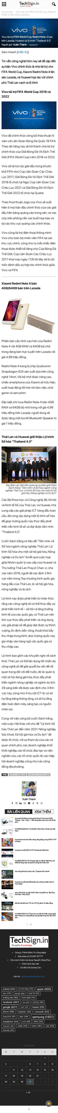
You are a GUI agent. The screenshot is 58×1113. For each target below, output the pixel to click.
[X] (38, 803)
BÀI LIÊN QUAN (18, 812)
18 (14, 1076)
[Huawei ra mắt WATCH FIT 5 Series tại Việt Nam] (7, 853)
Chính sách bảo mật (30, 964)
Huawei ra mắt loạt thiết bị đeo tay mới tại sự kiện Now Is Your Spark (34, 883)
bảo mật (19, 993)
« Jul (28, 1092)
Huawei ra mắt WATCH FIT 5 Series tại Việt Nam (32, 850)
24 (6, 1082)
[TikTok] (33, 803)
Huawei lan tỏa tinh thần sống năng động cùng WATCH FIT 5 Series (35, 840)
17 (6, 1076)
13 (30, 1070)
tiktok (38, 1022)
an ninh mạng (26, 989)
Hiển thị (23, 52)
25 (14, 1082)
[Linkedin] (21, 803)
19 (22, 1076)
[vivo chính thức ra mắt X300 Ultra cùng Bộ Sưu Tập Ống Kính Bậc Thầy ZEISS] (7, 895)
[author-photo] (29, 788)
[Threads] (46, 803)
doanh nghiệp (28, 997)
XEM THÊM (42, 812)
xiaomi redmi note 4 (38, 774)
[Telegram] (29, 803)
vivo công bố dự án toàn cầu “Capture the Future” (32, 871)
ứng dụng (8, 1030)
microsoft (42, 1011)
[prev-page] (27, 924)
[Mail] (25, 803)
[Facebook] (13, 803)
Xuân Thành (20, 44)
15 (45, 1070)
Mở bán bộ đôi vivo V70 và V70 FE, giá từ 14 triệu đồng (34, 903)
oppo (23, 1017)
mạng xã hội (9, 1017)
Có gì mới (7, 11)
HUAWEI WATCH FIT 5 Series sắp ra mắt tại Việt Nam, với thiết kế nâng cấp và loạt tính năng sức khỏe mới (35, 862)
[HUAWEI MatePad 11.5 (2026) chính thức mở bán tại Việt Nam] (7, 832)
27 (30, 1082)
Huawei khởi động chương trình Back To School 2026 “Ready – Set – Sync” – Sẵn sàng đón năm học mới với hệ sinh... (35, 820)
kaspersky (24, 1012)
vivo (22, 774)
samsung (43, 1017)
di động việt (10, 997)
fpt (26, 1002)
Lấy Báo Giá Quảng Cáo (30, 967)
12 (22, 1070)
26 (22, 1082)
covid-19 (33, 993)
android (9, 989)
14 (38, 1070)
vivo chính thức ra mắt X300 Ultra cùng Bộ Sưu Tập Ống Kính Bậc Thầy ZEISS (35, 893)
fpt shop (38, 1002)
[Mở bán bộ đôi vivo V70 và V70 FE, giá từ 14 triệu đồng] (7, 906)
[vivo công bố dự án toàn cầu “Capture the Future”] (7, 874)
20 (30, 1076)
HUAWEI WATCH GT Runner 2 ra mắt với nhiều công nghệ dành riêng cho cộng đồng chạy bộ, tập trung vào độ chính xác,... (35, 916)
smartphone (10, 1021)
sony (26, 1022)
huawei (14, 774)
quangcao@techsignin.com (33, 976)
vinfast (22, 1026)
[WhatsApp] (42, 803)
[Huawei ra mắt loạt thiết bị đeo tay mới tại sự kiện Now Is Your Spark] (7, 884)
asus (7, 993)
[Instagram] (17, 803)
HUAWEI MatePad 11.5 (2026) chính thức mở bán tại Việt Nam (35, 830)
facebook (11, 1002)
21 (38, 1076)
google (10, 1007)
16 (52, 1070)
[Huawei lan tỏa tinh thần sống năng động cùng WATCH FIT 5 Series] (7, 842)
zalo (50, 1026)
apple (44, 989)
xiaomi (36, 1026)
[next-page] (30, 924)
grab (24, 1007)
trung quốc (8, 1026)
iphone (8, 1011)
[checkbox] (49, 1104)
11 (14, 1070)
